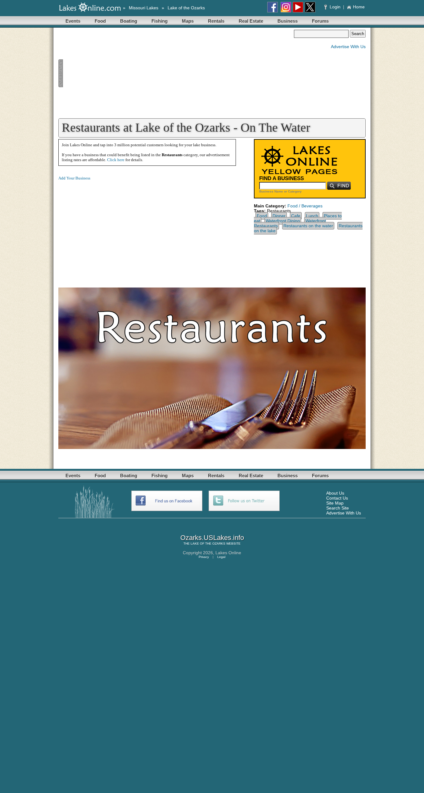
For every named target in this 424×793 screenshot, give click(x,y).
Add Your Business (74, 178)
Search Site (337, 507)
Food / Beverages (305, 205)
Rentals (216, 21)
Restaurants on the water (308, 225)
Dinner (279, 215)
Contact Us (337, 498)
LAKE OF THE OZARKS (208, 543)
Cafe (295, 215)
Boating (128, 21)
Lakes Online (228, 552)
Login (335, 6)
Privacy (204, 557)
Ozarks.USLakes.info (212, 538)
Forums (320, 21)
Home (359, 6)
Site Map (335, 503)
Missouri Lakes (143, 7)
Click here (115, 159)
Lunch (312, 215)
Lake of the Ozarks (186, 7)
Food (100, 21)
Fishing (159, 21)
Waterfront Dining (283, 220)
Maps (188, 21)
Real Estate (251, 21)
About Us (335, 493)
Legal (221, 557)
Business (287, 21)
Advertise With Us (348, 46)
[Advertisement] (176, 73)
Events (72, 21)
